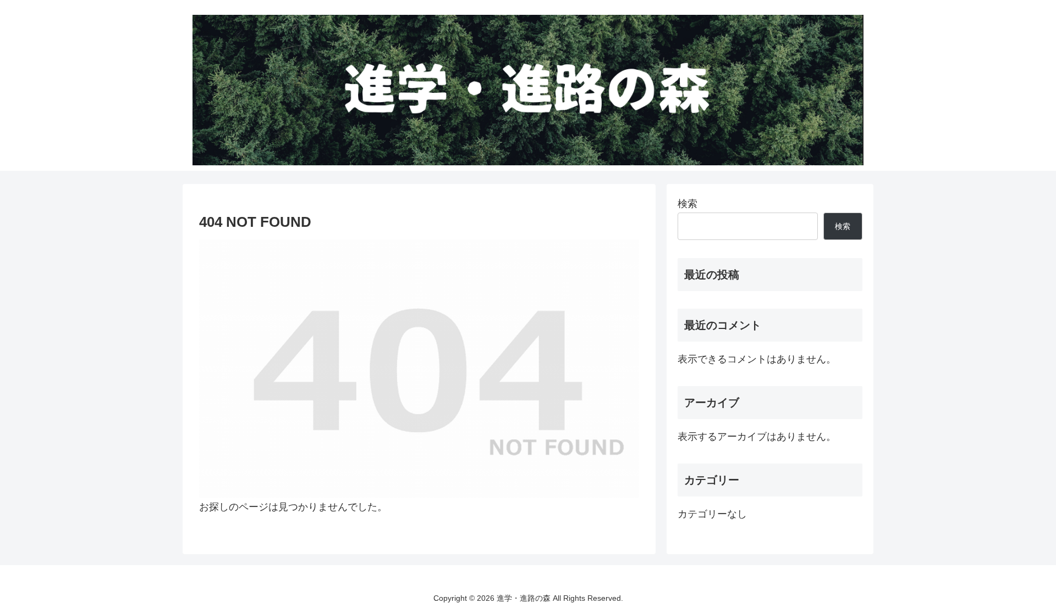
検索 (687, 203)
